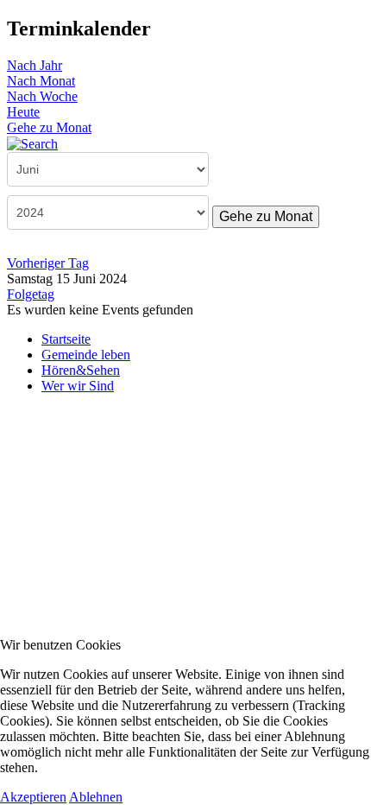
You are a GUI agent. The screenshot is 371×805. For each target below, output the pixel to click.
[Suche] (32, 143)
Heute (23, 112)
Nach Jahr (34, 65)
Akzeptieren (33, 796)
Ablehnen (96, 796)
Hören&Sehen (80, 370)
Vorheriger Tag (48, 263)
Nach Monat (41, 80)
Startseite (66, 339)
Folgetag (30, 294)
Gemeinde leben (85, 354)
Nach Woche (42, 96)
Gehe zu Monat (49, 127)
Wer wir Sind (77, 385)
